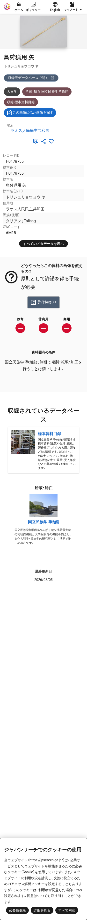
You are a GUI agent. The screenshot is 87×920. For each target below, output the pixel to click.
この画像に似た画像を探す (33, 112)
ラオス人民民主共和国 (30, 130)
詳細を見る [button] (42, 910)
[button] (73, 6)
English (55, 10)
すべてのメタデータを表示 (43, 244)
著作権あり (47, 302)
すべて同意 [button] (66, 910)
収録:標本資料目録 (21, 102)
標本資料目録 (49, 433)
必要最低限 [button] (17, 910)
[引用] (37, 141)
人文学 (12, 92)
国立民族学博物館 (43, 522)
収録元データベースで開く (28, 78)
